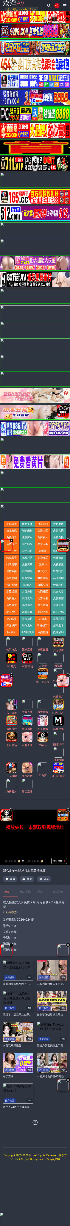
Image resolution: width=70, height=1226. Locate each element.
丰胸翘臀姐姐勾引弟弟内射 (52, 983)
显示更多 (12, 912)
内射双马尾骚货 (12, 1045)
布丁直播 (8, 1076)
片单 (29, 879)
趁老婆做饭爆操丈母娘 (50, 1014)
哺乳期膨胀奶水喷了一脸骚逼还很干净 (25, 983)
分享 (46, 879)
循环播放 (57, 860)
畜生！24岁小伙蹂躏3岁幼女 (20, 1107)
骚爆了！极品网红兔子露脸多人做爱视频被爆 (29, 1014)
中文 (14, 937)
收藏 (12, 879)
